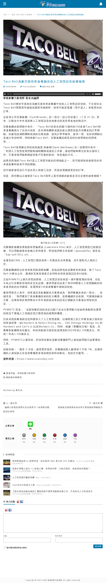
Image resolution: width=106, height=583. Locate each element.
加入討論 (10, 501)
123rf (61, 242)
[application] (53, 94)
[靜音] (93, 94)
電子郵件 (58, 536)
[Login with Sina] (18, 501)
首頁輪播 (28, 14)
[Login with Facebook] (21, 501)
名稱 (5, 536)
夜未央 (33, 86)
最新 (13, 14)
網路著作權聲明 (14, 377)
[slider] (99, 94)
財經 (22, 14)
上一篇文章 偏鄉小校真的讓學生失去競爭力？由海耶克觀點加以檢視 (26, 407)
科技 (18, 14)
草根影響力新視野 (26, 373)
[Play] (5, 94)
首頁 (5, 14)
